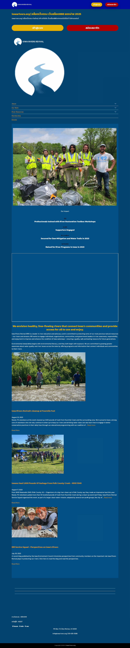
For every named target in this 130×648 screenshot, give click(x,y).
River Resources (17, 112)
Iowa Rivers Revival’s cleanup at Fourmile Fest (33, 410)
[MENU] (14, 88)
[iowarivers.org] (22, 4)
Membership (16, 116)
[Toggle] (115, 104)
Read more (91, 425)
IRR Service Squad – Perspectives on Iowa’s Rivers (35, 547)
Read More (16, 430)
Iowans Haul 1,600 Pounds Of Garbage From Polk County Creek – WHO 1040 (47, 483)
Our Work (15, 108)
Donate (14, 120)
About (14, 103)
